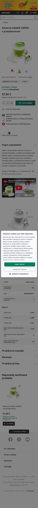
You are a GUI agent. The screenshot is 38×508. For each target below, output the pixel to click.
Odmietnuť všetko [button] (19, 269)
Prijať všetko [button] (19, 264)
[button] (19, 274)
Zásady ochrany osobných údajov (14, 260)
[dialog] (19, 254)
